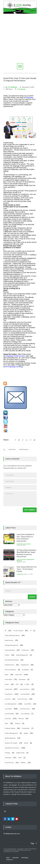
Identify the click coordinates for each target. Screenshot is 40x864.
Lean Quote (27, 544)
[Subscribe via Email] (20, 397)
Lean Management (10, 704)
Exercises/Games (10, 670)
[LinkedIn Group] (20, 412)
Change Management (11, 645)
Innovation (22, 679)
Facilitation (25, 670)
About (8, 857)
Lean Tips (8, 718)
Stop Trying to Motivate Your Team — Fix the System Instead (27, 569)
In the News (8, 679)
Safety (26, 743)
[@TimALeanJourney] (20, 421)
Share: (6, 440)
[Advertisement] (20, 42)
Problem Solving (10, 728)
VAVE (20, 757)
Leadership (20, 544)
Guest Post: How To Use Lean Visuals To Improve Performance (19, 79)
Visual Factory (23, 449)
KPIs (17, 684)
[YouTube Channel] (20, 426)
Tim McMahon (13, 87)
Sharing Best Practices (12, 748)
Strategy (7, 753)
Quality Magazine (10, 738)
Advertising (24, 857)
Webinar (23, 762)
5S (5, 630)
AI (30, 630)
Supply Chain (20, 753)
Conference (25, 650)
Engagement (25, 665)
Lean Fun (8, 699)
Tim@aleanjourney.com (11, 833)
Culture (7, 655)
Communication (10, 650)
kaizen (7, 684)
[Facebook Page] (20, 417)
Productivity (26, 728)
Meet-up (21, 718)
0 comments (21, 89)
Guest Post (12, 449)
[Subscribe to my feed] (20, 383)
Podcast (17, 723)
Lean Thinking (25, 714)
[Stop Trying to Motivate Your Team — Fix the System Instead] (8, 571)
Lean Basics (9, 694)
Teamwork (8, 757)
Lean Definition (25, 694)
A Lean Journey (18, 630)
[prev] (11, 535)
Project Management (11, 733)
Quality (26, 733)
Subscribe (15, 857)
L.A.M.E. (27, 684)
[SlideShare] (20, 430)
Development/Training (12, 660)
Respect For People (11, 743)
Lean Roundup (9, 714)
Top (32, 843)
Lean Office (27, 704)
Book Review (9, 640)
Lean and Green (25, 689)
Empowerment (9, 665)
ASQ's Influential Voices (12, 635)
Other (6, 723)
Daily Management (22, 655)
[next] (11, 574)
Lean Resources (25, 709)
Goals (6, 674)
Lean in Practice (21, 559)
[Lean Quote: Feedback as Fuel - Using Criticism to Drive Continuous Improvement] (8, 539)
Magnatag (29, 97)
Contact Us (9, 859)
